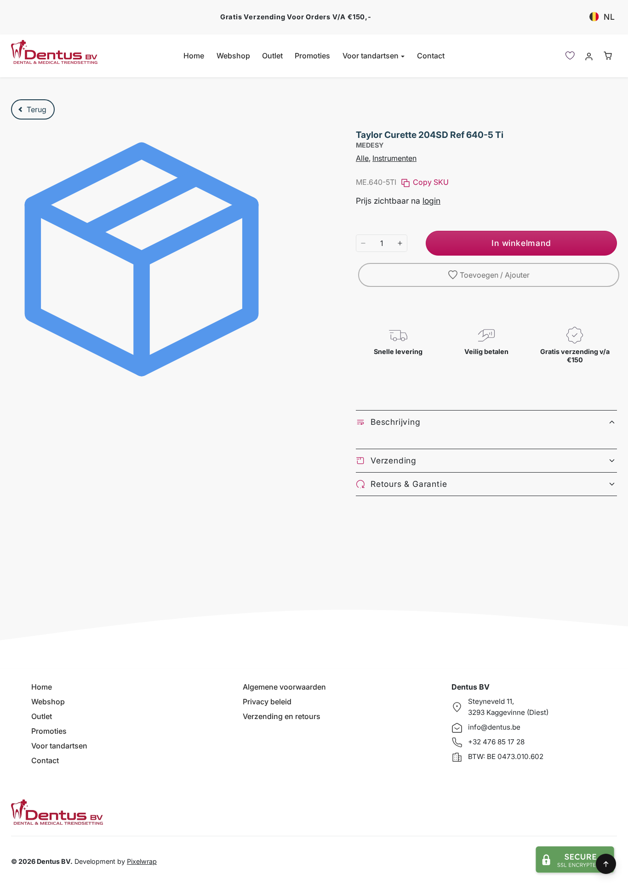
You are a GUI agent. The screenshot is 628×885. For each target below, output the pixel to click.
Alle (362, 158)
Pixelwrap (142, 861)
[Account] (588, 56)
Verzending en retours (281, 716)
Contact (431, 55)
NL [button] (609, 17)
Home (193, 55)
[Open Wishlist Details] (570, 55)
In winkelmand (521, 243)
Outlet (272, 55)
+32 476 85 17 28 (496, 741)
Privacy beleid (267, 701)
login (431, 201)
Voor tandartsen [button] (371, 55)
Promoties (312, 55)
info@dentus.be (494, 727)
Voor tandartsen (59, 745)
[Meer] (400, 243)
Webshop (233, 55)
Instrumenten (394, 158)
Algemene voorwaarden (284, 686)
